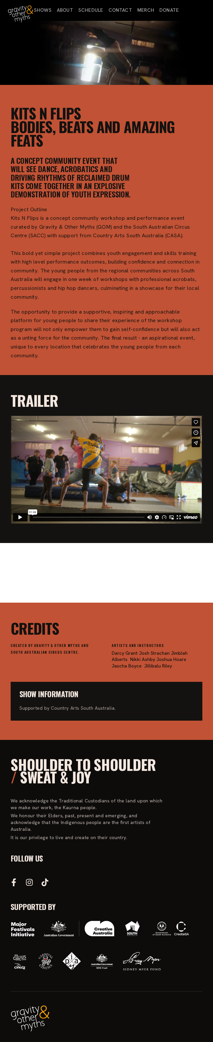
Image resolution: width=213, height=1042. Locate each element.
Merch (145, 10)
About (65, 10)
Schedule (90, 10)
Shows (43, 10)
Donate (169, 10)
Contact (120, 10)
